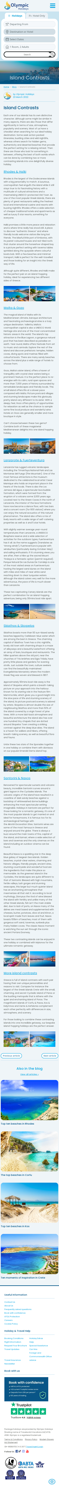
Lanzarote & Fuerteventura (24, 460)
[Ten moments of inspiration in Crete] (29, 1254)
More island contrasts (20, 973)
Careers (8, 1320)
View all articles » (29, 1074)
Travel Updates (11, 1349)
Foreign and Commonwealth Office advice (40, 1356)
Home (6, 87)
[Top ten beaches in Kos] (29, 1203)
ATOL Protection (12, 1316)
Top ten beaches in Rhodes (17, 1123)
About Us (8, 1305)
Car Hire (33, 1349)
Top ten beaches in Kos (15, 1226)
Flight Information (12, 1342)
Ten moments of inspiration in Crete (23, 1277)
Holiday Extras (36, 1338)
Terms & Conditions (13, 1439)
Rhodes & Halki (15, 172)
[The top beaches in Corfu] (29, 1151)
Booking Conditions (13, 1338)
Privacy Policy (31, 1439)
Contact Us (9, 1302)
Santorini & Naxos (17, 778)
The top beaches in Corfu (16, 1175)
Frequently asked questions (17, 1309)
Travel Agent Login (34, 1446)
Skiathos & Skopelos (19, 626)
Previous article (11, 1055)
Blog (14, 87)
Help (31, 1342)
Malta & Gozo (14, 308)
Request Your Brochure (15, 1345)
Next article (50, 1055)
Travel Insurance (12, 1360)
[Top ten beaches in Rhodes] (29, 1100)
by (23, 94)
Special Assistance (38, 1345)
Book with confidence (15, 1313)
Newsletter (9, 1363)
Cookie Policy (11, 1323)
